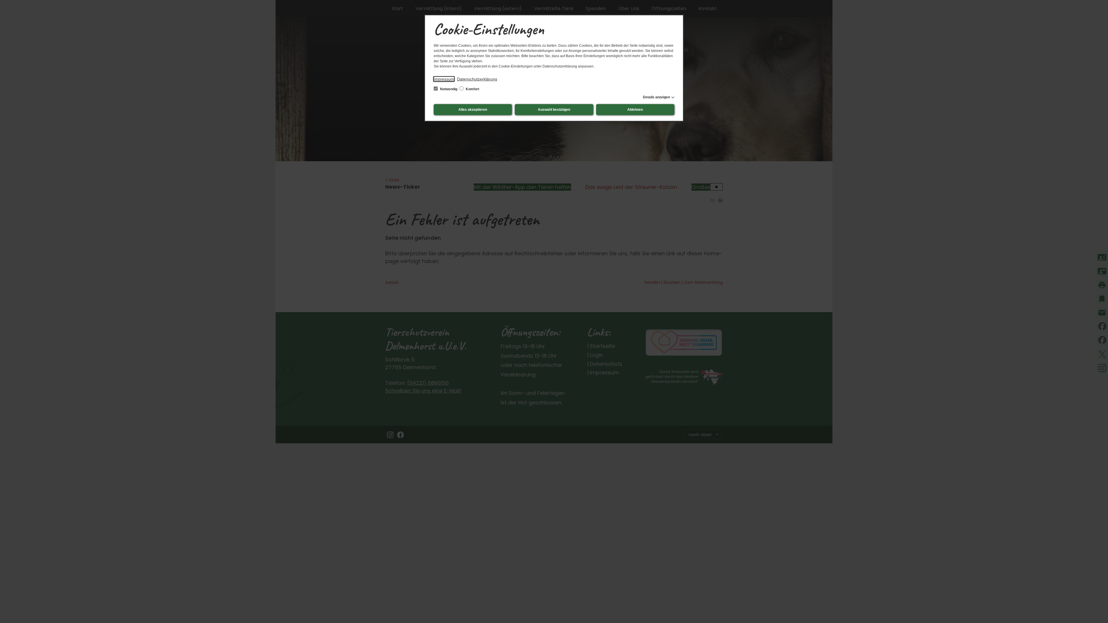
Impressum (444, 79)
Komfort (472, 89)
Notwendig (448, 89)
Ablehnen (635, 110)
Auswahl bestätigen (554, 110)
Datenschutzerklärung (477, 79)
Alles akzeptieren (472, 110)
